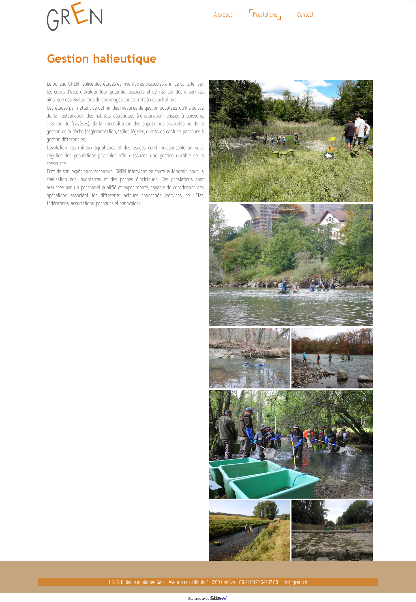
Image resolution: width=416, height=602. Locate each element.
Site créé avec (199, 599)
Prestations (265, 14)
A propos (223, 14)
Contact (305, 14)
